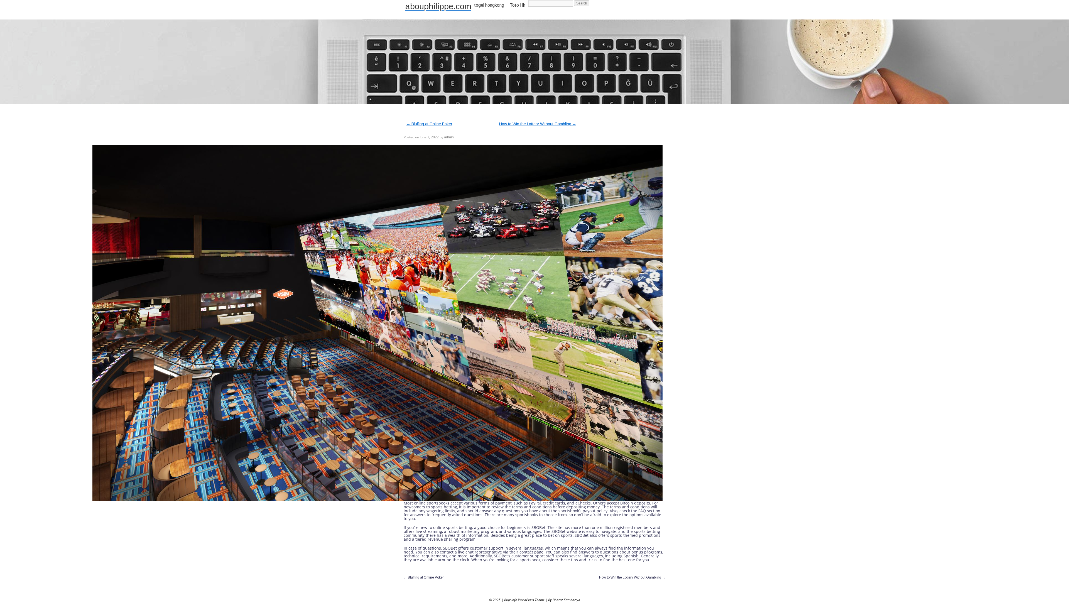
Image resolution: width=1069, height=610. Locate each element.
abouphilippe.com (438, 6)
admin (449, 137)
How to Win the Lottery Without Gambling (537, 124)
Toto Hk (517, 5)
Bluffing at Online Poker (429, 124)
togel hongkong (489, 5)
